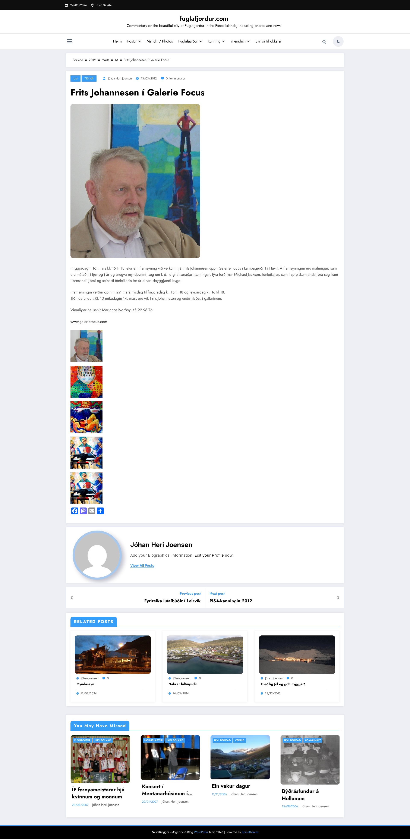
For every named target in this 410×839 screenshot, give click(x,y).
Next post (217, 593)
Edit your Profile (209, 555)
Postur (132, 41)
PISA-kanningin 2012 (230, 601)
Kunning (214, 41)
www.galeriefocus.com (88, 321)
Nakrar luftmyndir (182, 684)
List (75, 78)
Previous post (190, 593)
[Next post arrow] (338, 597)
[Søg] (324, 42)
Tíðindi (89, 78)
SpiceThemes (250, 832)
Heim (117, 41)
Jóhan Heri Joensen (120, 78)
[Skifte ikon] (69, 42)
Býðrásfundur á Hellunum (196, 795)
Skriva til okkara (268, 41)
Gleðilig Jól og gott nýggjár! (283, 684)
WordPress (201, 832)
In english (238, 41)
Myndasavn (85, 684)
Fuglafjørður (188, 41)
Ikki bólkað (71, 740)
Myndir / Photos (160, 41)
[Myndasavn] (113, 654)
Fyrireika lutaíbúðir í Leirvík (172, 601)
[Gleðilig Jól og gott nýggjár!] (297, 654)
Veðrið (136, 740)
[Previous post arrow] (71, 597)
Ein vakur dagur (127, 786)
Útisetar (277, 740)
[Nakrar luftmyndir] (205, 654)
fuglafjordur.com (204, 18)
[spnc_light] (338, 41)
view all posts (142, 565)
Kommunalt (209, 740)
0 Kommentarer (175, 78)
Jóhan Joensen (89, 678)
